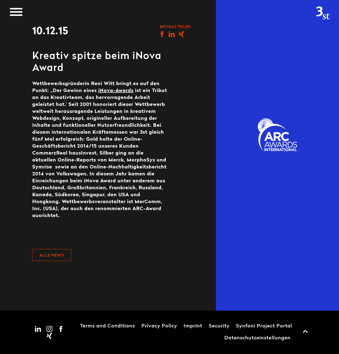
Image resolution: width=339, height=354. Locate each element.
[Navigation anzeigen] (16, 12)
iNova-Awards (116, 90)
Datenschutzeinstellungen (257, 338)
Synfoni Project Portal (264, 326)
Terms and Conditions (107, 326)
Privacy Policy (159, 326)
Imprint (193, 326)
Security (219, 326)
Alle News (51, 255)
